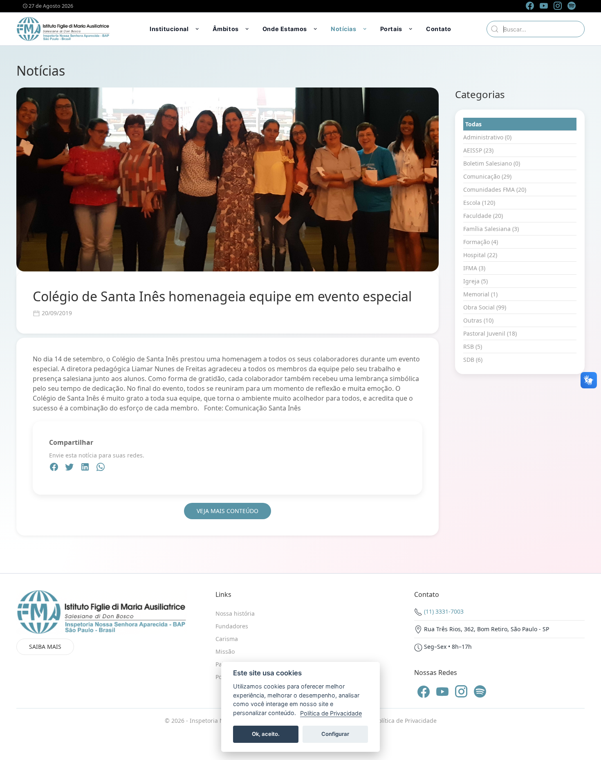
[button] (175, 29)
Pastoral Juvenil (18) (490, 333)
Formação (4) (480, 242)
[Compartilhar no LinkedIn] (86, 468)
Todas (473, 124)
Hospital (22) (480, 255)
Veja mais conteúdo (227, 511)
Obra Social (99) (484, 307)
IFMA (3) (474, 268)
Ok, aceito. (266, 734)
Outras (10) (478, 320)
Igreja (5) (475, 281)
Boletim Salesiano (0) (491, 163)
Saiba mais (45, 646)
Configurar (335, 734)
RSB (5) (472, 346)
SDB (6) (472, 359)
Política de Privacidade (406, 720)
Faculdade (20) (483, 216)
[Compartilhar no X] (70, 468)
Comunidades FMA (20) (494, 189)
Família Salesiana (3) (491, 229)
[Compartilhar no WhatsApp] (100, 468)
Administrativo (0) (487, 137)
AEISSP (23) (478, 150)
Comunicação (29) (487, 176)
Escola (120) (479, 202)
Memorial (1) (480, 294)
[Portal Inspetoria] (63, 29)
